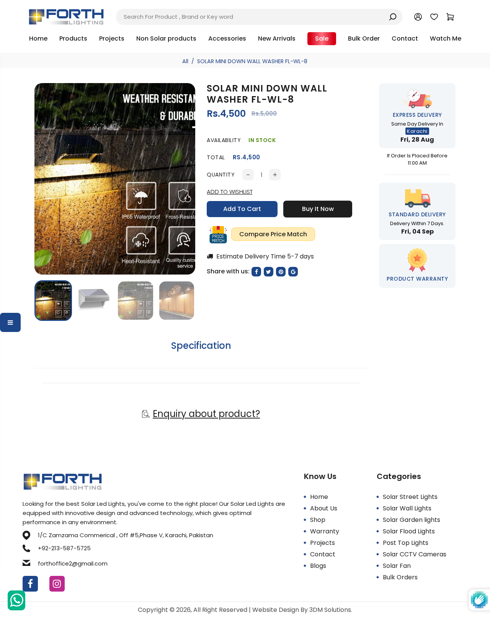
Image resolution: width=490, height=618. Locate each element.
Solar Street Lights (410, 496)
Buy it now (318, 208)
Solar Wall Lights (407, 508)
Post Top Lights (405, 542)
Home (319, 496)
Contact (322, 554)
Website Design (276, 609)
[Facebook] (30, 584)
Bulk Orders (400, 577)
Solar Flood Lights (409, 531)
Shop (317, 519)
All (185, 61)
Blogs (318, 565)
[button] (46, 299)
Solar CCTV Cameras (414, 554)
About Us (323, 508)
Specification (201, 345)
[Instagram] (57, 584)
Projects (322, 542)
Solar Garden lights (411, 519)
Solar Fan (397, 565)
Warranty (324, 531)
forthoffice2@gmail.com (73, 563)
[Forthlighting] (66, 16)
